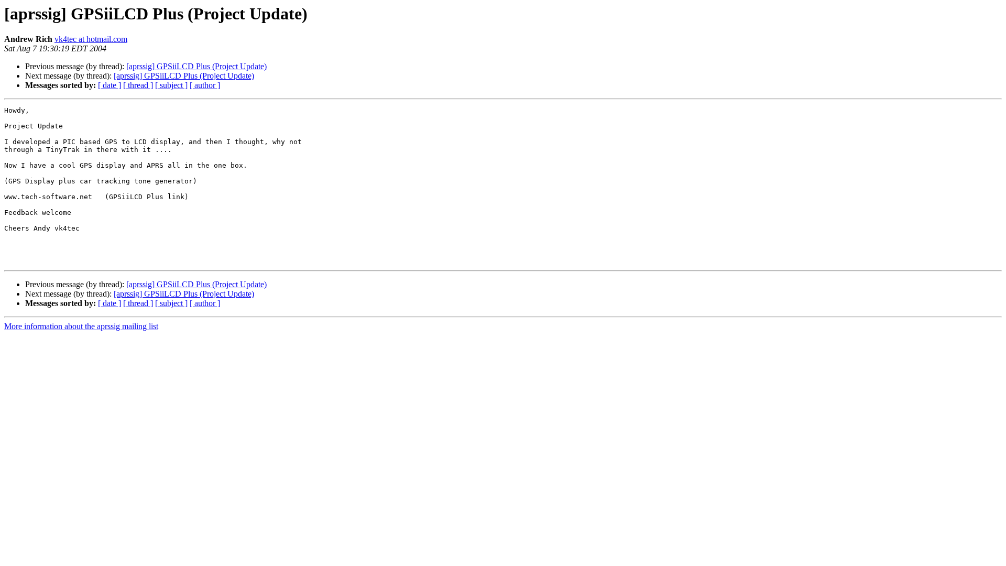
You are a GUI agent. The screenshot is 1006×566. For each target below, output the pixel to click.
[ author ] (205, 85)
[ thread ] (138, 85)
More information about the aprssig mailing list (81, 326)
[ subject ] (171, 85)
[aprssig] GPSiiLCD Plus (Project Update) (196, 66)
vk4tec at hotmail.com (90, 39)
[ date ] (109, 85)
